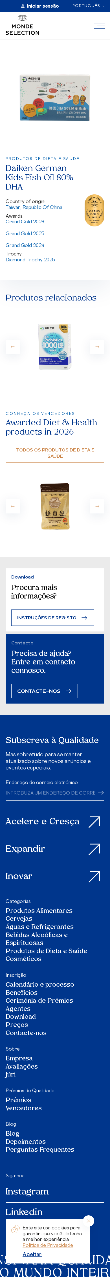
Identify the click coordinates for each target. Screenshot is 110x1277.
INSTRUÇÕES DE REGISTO (46, 617)
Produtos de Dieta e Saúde (46, 952)
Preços (17, 1026)
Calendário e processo (40, 985)
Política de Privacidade (48, 1245)
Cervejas (19, 919)
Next (97, 347)
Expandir (25, 849)
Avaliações (22, 1067)
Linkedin (24, 1212)
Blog (11, 1124)
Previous (13, 347)
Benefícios (22, 993)
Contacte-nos (26, 1034)
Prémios (18, 1101)
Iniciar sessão (43, 6)
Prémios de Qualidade (30, 1090)
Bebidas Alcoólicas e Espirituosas (37, 940)
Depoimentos (26, 1142)
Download (21, 1017)
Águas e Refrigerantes (40, 928)
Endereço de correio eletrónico (42, 782)
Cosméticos (23, 960)
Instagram (27, 1192)
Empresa (19, 1059)
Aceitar (32, 1254)
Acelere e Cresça (43, 822)
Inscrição (16, 975)
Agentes (18, 1009)
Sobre (13, 1049)
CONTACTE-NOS (38, 690)
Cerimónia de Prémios (39, 1001)
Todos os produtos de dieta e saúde (55, 453)
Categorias (18, 901)
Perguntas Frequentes (40, 1150)
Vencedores (24, 1109)
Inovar (19, 876)
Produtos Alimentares (39, 911)
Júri (11, 1075)
